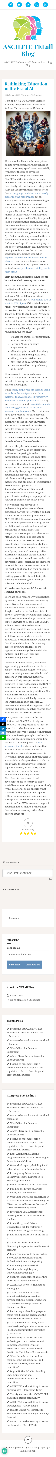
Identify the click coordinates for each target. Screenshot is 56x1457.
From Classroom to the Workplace (28, 1184)
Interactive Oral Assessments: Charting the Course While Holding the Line (26, 1215)
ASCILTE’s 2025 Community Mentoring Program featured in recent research (28, 1246)
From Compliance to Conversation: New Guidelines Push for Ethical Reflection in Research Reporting (27, 1257)
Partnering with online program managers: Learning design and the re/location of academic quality (26, 1315)
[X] (3, 724)
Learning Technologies (32, 95)
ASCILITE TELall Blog (28, 50)
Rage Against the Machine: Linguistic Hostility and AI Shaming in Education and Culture (28, 1157)
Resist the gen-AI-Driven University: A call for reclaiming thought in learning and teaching (25, 1227)
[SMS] (3, 737)
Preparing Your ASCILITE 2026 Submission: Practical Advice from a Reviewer (25, 1032)
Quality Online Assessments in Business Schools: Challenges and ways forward (28, 1413)
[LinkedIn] (3, 728)
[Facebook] (3, 719)
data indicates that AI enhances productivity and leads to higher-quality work (26, 397)
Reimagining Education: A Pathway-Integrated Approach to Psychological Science (25, 1177)
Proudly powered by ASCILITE (21, 1447)
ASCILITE (25, 1450)
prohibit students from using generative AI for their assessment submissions (27, 407)
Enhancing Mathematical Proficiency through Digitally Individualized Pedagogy (23, 1269)
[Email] (3, 733)
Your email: (13, 947)
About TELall (17, 995)
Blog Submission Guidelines (25, 999)
